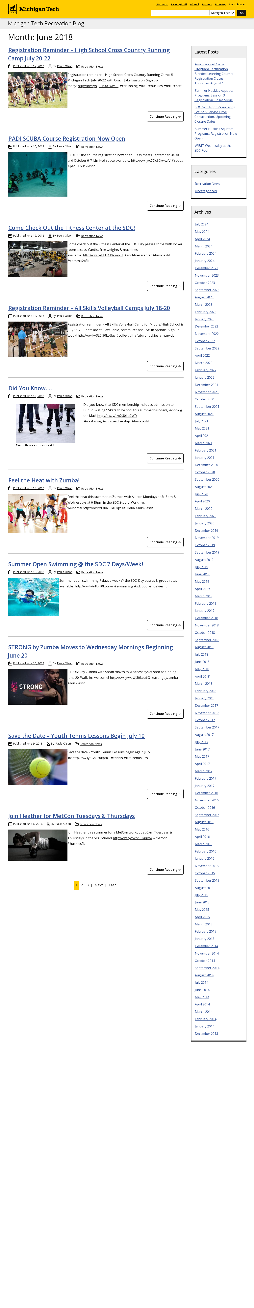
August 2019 (204, 560)
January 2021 (204, 457)
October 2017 (205, 720)
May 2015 (202, 909)
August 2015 (204, 888)
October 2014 (205, 961)
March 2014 (203, 1011)
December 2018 (206, 618)
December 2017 (206, 705)
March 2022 (203, 363)
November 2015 (207, 866)
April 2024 (202, 239)
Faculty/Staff (179, 4)
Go (242, 13)
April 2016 (202, 836)
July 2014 (201, 982)
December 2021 (206, 385)
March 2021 (203, 443)
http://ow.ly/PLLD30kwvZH (103, 255)
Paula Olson (64, 66)
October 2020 (205, 472)
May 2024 (202, 231)
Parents (207, 4)
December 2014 (206, 946)
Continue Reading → (165, 116)
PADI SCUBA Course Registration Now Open (66, 138)
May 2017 (202, 756)
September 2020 (207, 479)
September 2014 (207, 968)
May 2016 (202, 829)
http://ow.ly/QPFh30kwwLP (98, 85)
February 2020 (205, 516)
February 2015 (205, 931)
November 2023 (207, 275)
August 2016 (204, 822)
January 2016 (204, 858)
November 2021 (207, 392)
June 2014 (202, 990)
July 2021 (201, 421)
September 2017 (207, 727)
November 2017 (207, 713)
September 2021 (207, 406)
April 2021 (202, 435)
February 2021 (205, 450)
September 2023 (207, 290)
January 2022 (204, 377)
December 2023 (206, 268)
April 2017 (202, 764)
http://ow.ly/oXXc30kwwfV (151, 160)
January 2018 (204, 698)
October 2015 (205, 873)
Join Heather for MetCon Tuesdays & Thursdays (71, 816)
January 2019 (204, 610)
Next (99, 885)
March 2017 (203, 771)
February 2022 (205, 370)
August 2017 (204, 734)
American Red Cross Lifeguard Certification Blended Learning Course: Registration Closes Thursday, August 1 (213, 73)
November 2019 (207, 538)
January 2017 (204, 786)
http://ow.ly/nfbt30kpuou (94, 586)
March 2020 (203, 508)
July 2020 (201, 494)
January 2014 (204, 1026)
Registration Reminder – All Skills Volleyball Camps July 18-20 (89, 308)
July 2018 (201, 654)
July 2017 (201, 742)
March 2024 (203, 246)
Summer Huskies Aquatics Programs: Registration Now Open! (215, 133)
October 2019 (205, 545)
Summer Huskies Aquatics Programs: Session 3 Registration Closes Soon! (213, 95)
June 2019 (202, 574)
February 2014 (205, 1019)
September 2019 (207, 552)
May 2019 (202, 581)
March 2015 (203, 924)
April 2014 (202, 1004)
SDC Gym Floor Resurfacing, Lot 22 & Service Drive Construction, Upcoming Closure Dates (215, 114)
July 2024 (201, 224)
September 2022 (207, 348)
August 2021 (204, 414)
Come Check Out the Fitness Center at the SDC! (71, 227)
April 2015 (202, 917)
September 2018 (207, 640)
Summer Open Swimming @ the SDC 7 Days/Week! (75, 564)
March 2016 (203, 844)
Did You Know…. (30, 388)
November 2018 (207, 625)
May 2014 (202, 997)
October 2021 (205, 399)
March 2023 (203, 304)
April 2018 (202, 676)
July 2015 (201, 895)
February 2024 (205, 253)
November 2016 (207, 800)
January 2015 (204, 939)
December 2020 (206, 465)
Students (162, 4)
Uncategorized (206, 191)
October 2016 (205, 807)
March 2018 (203, 683)
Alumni (194, 4)
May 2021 (202, 428)
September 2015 (207, 880)
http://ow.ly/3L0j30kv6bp (96, 335)
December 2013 (206, 1033)
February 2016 (205, 851)
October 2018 (205, 632)
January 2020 (204, 523)
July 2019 (201, 567)
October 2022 (205, 341)
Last (112, 885)
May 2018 (202, 669)
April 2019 (202, 589)
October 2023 (205, 283)
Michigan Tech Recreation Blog (46, 23)
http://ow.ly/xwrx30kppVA (132, 838)
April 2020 (202, 501)
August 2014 (204, 975)
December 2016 (206, 793)
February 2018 (205, 691)
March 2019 (203, 596)
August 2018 (204, 647)
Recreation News (92, 66)
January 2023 (204, 319)
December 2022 (206, 326)
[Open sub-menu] (244, 4)
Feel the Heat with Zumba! (44, 480)
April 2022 (202, 355)
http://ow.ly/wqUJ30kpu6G (130, 677)
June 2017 (202, 749)
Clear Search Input (206, 13)
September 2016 (207, 815)
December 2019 (206, 530)
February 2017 (205, 778)
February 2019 (205, 603)
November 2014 (207, 953)
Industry (220, 4)
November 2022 (207, 333)
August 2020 (204, 487)
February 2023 (205, 312)
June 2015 (202, 902)
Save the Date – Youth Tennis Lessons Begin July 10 (76, 735)
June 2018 (202, 662)
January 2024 (204, 261)
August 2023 (204, 297)
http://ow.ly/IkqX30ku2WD (117, 415)
